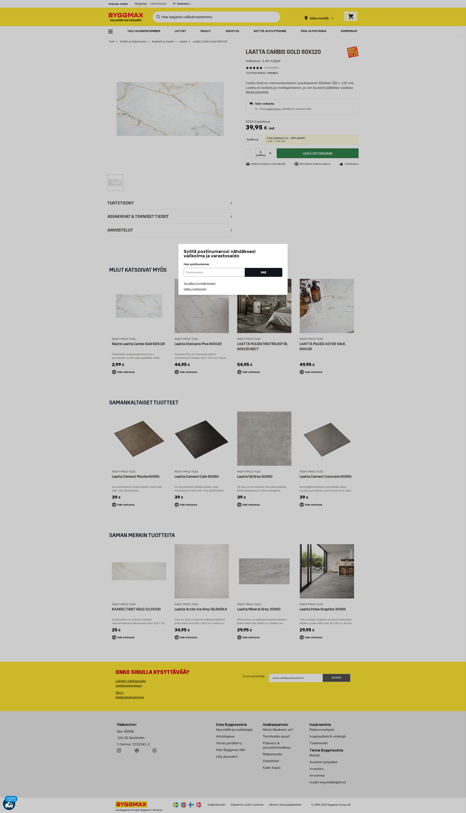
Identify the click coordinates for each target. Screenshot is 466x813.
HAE (263, 272)
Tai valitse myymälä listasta (199, 283)
